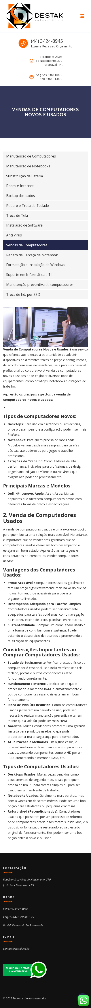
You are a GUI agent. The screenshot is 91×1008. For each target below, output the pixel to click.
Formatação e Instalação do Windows (35, 264)
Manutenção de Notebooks (28, 166)
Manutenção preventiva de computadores (40, 284)
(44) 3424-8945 (47, 41)
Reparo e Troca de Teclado (27, 205)
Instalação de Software (24, 225)
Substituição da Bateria (24, 176)
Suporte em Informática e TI (29, 274)
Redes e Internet (20, 185)
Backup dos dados (20, 195)
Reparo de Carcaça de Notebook (32, 255)
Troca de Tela (17, 215)
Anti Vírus (14, 235)
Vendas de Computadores (26, 245)
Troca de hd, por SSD (23, 294)
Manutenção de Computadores (31, 156)
